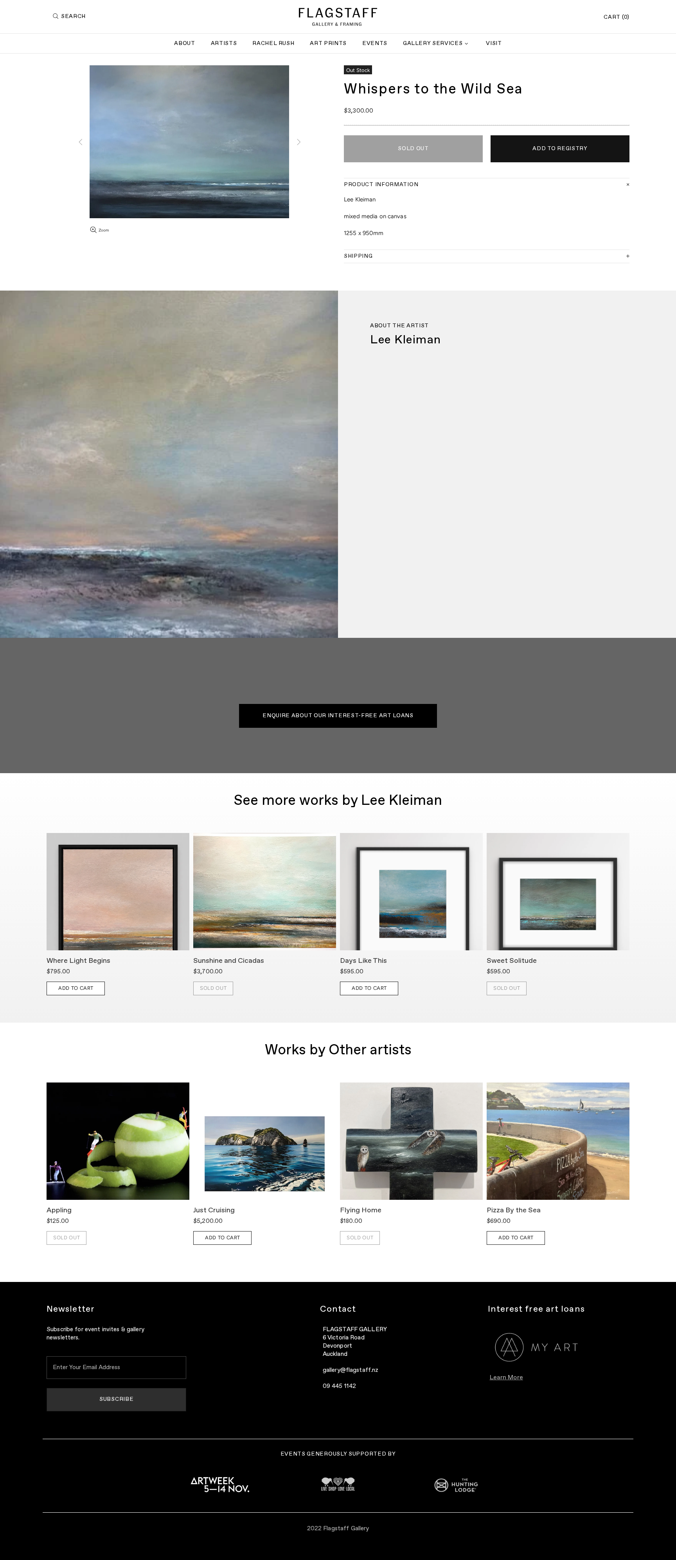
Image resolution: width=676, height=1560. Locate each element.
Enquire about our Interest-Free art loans (338, 715)
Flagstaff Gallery (338, 17)
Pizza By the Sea (514, 1210)
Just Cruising (214, 1210)
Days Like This (363, 960)
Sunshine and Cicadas (228, 960)
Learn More (506, 1378)
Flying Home (360, 1210)
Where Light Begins (78, 960)
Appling (59, 1210)
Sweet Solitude (512, 960)
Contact (338, 1309)
